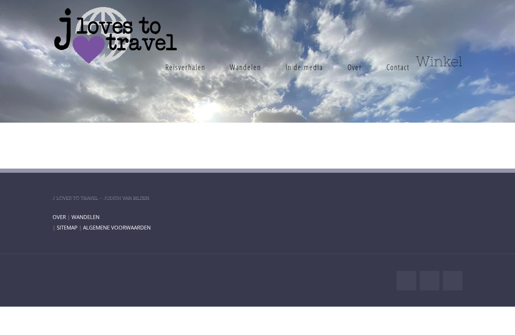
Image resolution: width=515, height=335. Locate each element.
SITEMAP (67, 227)
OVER (59, 216)
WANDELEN (85, 216)
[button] (437, 67)
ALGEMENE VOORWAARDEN (117, 227)
